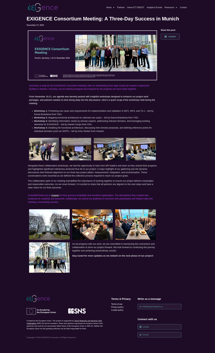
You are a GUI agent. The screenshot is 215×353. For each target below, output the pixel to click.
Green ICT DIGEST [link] (135, 7)
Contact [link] (183, 7)
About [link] (108, 7)
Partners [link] (121, 7)
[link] (43, 7)
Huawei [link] (55, 195)
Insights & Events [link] (154, 7)
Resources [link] (169, 7)
